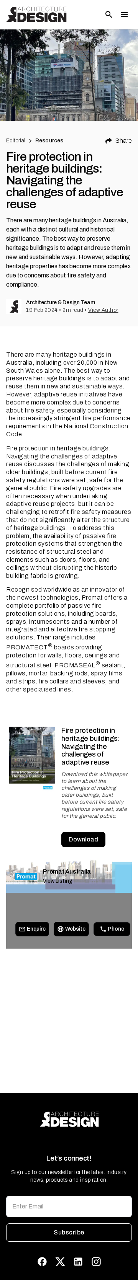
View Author (103, 310)
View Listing (57, 881)
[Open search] (109, 14)
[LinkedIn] (78, 1261)
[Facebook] (42, 1261)
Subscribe (69, 1232)
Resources (49, 140)
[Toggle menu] (124, 14)
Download (83, 839)
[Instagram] (96, 1261)
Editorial (15, 140)
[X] (60, 1261)
